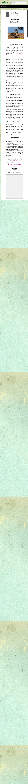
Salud (17, 166)
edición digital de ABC (14, 54)
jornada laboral (17, 164)
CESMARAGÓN (16, 160)
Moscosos (12, 166)
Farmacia (10, 164)
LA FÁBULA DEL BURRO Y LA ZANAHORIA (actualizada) (14, 17)
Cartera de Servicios (17, 163)
